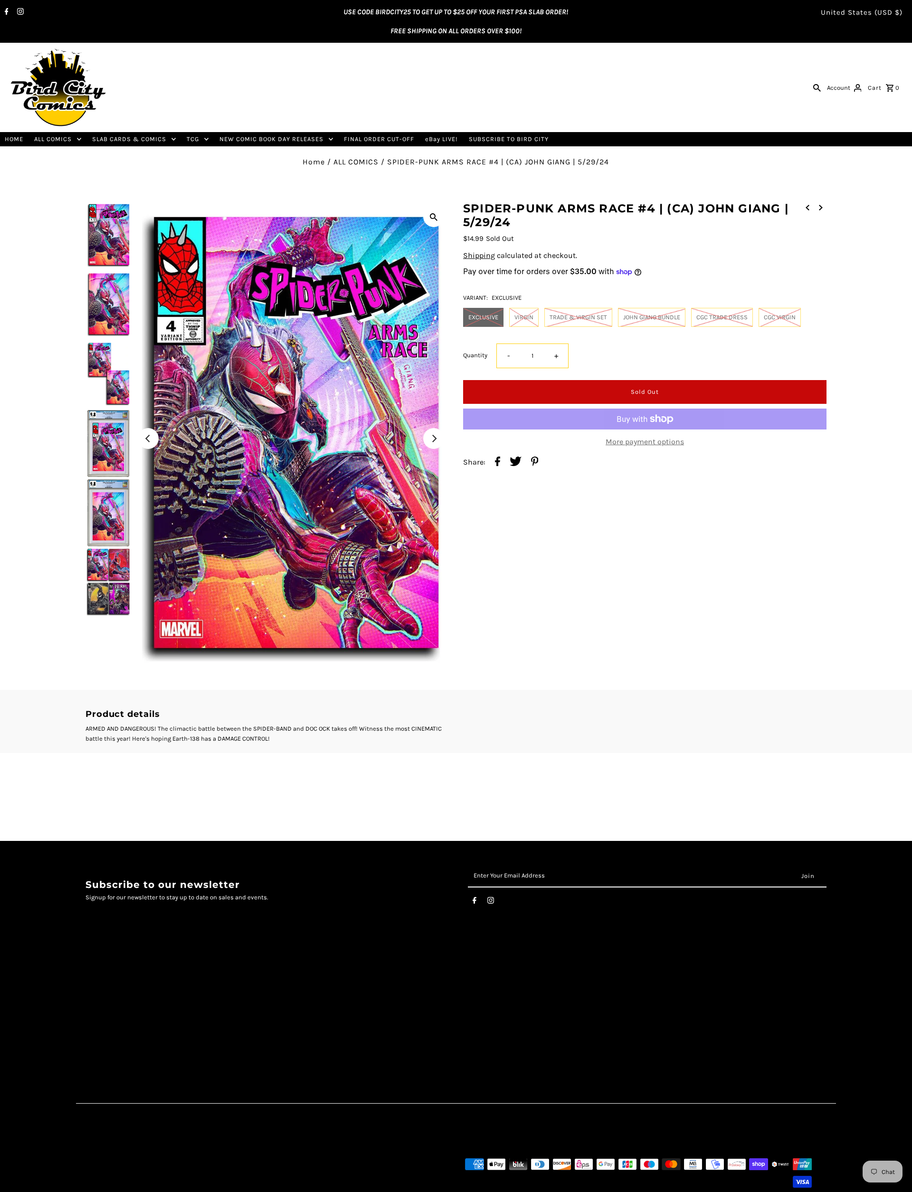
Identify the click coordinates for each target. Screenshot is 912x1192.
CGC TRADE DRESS (722, 317)
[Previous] (148, 438)
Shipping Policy (112, 1013)
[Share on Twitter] (516, 463)
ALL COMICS (53, 139)
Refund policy (109, 1033)
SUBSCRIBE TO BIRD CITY (509, 139)
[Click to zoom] (433, 216)
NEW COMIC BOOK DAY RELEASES (271, 139)
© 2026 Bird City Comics (121, 1181)
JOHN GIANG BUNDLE (651, 317)
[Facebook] (5, 12)
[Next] (433, 438)
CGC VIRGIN (780, 317)
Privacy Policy (109, 1003)
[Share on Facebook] (497, 463)
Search (98, 984)
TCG (193, 139)
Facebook (353, 984)
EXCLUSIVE (483, 317)
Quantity (475, 355)
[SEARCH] (817, 87)
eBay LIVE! (441, 139)
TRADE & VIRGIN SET (578, 317)
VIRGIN (523, 317)
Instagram (355, 993)
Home (314, 161)
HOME (14, 139)
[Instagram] (19, 12)
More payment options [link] (645, 441)
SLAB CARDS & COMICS (129, 139)
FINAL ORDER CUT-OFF (379, 139)
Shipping (479, 255)
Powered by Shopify (186, 1181)
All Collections (110, 1023)
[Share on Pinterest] (535, 463)
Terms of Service (114, 993)
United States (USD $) (861, 12)
